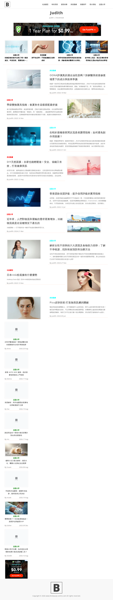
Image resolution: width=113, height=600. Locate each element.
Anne (9, 349)
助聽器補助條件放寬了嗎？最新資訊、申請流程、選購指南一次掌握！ (16, 59)
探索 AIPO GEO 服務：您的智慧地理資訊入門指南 (16, 373)
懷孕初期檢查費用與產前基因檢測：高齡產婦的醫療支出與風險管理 (69, 59)
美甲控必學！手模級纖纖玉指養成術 (43, 59)
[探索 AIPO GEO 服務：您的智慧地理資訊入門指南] (16, 360)
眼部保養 (64, 4)
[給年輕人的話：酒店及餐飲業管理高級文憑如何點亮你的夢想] (96, 47)
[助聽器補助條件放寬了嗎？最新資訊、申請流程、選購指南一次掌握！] (16, 47)
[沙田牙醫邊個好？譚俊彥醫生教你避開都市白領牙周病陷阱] (16, 330)
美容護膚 (74, 4)
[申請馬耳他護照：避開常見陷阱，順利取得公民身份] (16, 479)
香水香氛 (93, 4)
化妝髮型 (45, 4)
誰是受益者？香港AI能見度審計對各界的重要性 (16, 434)
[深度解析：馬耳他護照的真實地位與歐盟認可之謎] (16, 390)
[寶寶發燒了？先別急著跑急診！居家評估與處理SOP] (16, 508)
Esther (9, 525)
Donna (9, 379)
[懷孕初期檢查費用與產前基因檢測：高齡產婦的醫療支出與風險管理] (70, 47)
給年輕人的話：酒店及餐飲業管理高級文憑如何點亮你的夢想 (96, 59)
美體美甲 (83, 4)
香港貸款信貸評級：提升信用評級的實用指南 (75, 193)
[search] (108, 3)
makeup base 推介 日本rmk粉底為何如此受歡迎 (24, 279)
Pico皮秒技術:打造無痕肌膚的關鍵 (69, 302)
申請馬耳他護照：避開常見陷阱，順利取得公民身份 (16, 492)
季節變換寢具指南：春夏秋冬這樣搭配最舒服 (32, 104)
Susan (9, 467)
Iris (8, 439)
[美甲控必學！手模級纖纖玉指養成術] (43, 47)
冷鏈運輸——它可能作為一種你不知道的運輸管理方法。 (26, 227)
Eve (8, 409)
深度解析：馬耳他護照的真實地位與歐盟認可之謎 (16, 403)
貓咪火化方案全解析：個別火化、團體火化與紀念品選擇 (16, 462)
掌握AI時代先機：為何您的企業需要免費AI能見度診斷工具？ (16, 550)
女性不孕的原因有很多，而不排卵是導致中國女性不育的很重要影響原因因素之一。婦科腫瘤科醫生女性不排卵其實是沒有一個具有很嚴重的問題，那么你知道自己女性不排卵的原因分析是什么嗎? (77, 256)
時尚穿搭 (55, 4)
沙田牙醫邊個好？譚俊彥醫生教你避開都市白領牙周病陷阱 (16, 343)
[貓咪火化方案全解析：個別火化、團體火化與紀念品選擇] (16, 450)
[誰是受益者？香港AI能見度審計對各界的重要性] (16, 420)
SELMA (9, 556)
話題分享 (102, 4)
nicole (9, 497)
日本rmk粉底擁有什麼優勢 (22, 274)
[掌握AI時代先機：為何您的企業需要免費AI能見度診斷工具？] (16, 537)
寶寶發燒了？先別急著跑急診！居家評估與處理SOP (16, 520)
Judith (54, 93)
